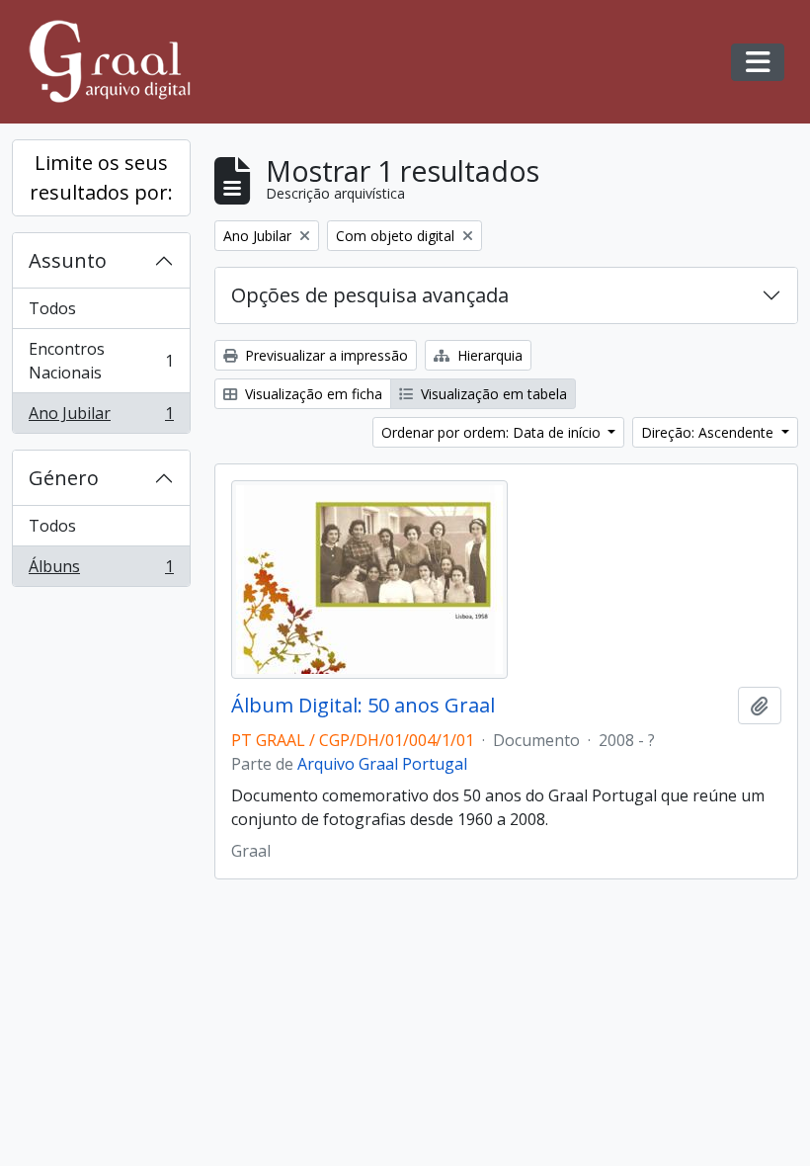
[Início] (118, 62)
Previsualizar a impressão (324, 355)
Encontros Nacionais (101, 360)
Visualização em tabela (492, 393)
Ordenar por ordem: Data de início (493, 432)
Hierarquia (488, 355)
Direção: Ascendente (709, 432)
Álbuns (101, 570)
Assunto (68, 260)
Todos (52, 308)
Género (64, 477)
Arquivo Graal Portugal (382, 764)
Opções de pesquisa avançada (370, 295)
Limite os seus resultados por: (101, 177)
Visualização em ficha (311, 393)
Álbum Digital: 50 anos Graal (363, 705)
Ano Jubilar (101, 417)
